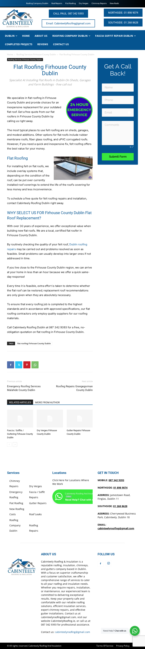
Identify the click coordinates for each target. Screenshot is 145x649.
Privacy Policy (122, 645)
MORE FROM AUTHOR (47, 402)
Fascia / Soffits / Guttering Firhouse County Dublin (20, 434)
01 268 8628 (120, 506)
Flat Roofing (16, 503)
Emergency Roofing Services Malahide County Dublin (24, 388)
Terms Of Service (104, 645)
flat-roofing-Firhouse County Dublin (34, 343)
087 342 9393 (58, 327)
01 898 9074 (120, 487)
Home (10, 54)
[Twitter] (18, 364)
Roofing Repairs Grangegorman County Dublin (74, 388)
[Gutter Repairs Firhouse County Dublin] (80, 418)
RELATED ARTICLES (20, 402)
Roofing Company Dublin (15, 525)
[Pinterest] (26, 364)
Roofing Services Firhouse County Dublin (36, 54)
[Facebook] (10, 364)
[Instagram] (108, 563)
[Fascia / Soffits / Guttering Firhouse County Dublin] (20, 418)
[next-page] (15, 444)
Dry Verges (35, 486)
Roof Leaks (35, 514)
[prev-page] (9, 444)
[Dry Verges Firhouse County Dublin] (50, 418)
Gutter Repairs (38, 503)
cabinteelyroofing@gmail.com (116, 528)
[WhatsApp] (35, 364)
